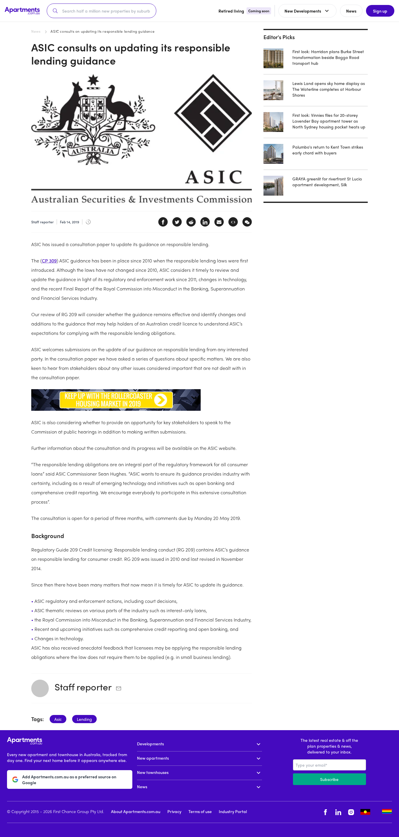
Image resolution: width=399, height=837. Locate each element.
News (35, 31)
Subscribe (329, 779)
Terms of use (200, 811)
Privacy (174, 811)
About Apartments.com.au (135, 811)
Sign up (380, 11)
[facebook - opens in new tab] (325, 812)
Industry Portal (233, 811)
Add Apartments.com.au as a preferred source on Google (69, 779)
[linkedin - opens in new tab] (338, 812)
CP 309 (49, 260)
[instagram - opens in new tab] (351, 812)
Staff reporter (83, 686)
